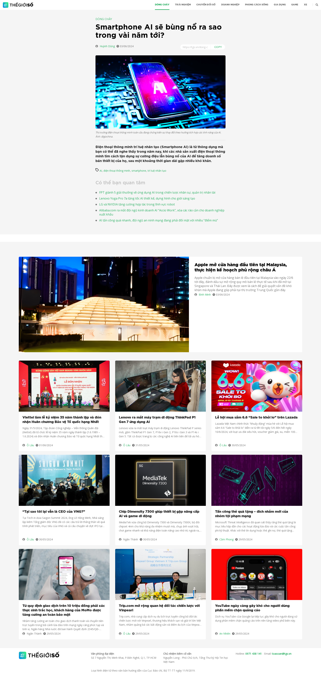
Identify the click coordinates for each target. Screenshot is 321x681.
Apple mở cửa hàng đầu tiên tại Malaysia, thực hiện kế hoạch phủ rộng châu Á (240, 268)
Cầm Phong (226, 539)
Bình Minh (205, 294)
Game (294, 5)
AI (101, 170)
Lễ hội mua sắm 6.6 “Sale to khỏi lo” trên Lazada (256, 417)
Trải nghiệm (183, 5)
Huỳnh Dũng (107, 46)
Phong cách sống (256, 5)
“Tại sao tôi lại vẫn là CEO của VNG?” (53, 511)
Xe (305, 5)
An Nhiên (224, 633)
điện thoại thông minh (116, 170)
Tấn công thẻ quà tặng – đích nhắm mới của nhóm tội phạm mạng (251, 514)
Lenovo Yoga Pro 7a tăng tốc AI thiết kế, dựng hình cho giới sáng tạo (147, 198)
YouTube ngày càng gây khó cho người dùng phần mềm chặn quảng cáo (252, 608)
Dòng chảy (162, 5)
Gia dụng (280, 5)
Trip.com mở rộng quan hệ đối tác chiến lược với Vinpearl (159, 608)
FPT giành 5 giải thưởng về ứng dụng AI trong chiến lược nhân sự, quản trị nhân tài (157, 192)
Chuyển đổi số (205, 5)
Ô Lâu (30, 445)
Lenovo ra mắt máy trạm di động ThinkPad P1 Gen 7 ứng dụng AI (157, 420)
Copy (218, 47)
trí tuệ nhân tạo (157, 170)
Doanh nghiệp (230, 5)
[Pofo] (18, 5)
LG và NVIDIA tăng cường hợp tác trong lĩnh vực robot (137, 204)
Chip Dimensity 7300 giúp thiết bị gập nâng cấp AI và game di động (159, 514)
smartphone (139, 170)
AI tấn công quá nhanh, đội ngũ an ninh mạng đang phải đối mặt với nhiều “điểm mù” (158, 220)
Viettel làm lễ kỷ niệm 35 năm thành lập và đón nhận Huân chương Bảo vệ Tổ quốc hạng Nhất (61, 420)
